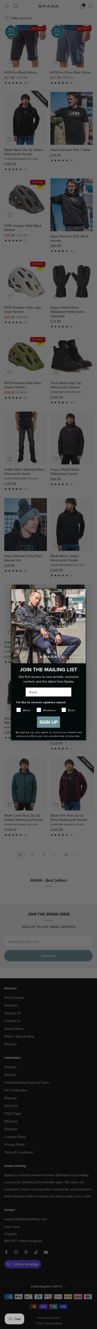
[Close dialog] (81, 593)
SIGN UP (48, 722)
